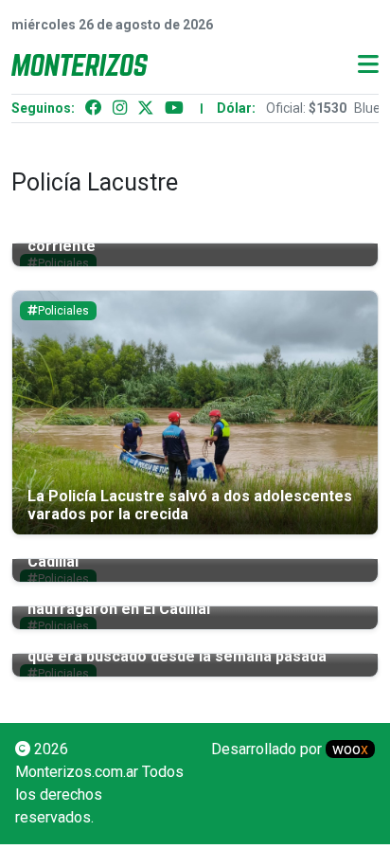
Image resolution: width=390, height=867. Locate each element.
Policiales (63, 310)
